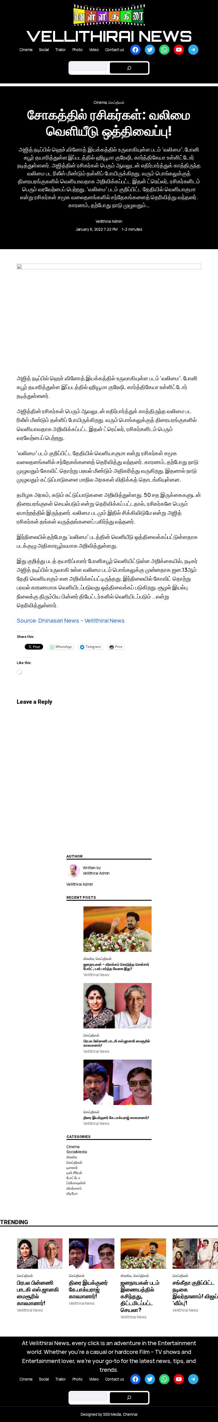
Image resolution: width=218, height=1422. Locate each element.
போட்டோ (73, 1177)
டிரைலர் (72, 1167)
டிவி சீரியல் (74, 1172)
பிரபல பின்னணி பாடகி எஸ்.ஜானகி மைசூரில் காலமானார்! (116, 1043)
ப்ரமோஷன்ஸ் (75, 1182)
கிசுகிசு (88, 958)
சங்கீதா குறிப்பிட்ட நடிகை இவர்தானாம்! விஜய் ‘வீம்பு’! (195, 1293)
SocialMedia (76, 1151)
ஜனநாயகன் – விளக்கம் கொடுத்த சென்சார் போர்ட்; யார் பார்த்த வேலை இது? (116, 966)
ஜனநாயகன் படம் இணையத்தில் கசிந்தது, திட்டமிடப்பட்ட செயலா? (140, 1296)
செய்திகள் (116, 102)
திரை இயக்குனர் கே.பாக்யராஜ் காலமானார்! (116, 1118)
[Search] (129, 67)
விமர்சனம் (73, 1188)
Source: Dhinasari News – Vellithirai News (71, 620)
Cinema (100, 102)
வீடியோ (72, 1193)
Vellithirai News (109, 36)
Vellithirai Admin (109, 221)
